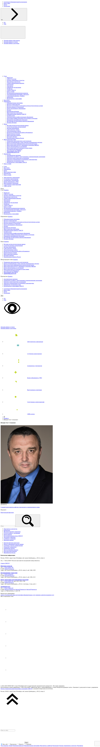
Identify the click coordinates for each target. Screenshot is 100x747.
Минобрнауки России (9, 552)
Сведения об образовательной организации (15, 2)
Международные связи (10, 139)
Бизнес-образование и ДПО (11, 181)
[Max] (18, 670)
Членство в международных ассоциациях (18, 158)
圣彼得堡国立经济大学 (13, 152)
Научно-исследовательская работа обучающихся (20, 132)
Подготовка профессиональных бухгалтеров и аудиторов (22, 118)
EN (4, 22)
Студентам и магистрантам (11, 179)
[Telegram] (18, 621)
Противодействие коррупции (11, 542)
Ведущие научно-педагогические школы (18, 125)
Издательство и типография (14, 98)
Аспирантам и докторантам (11, 180)
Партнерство (7, 154)
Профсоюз (9, 88)
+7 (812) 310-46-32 (8, 574)
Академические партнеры (14, 155)
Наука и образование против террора (14, 544)
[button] (13, 32)
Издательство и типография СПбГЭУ (17, 162)
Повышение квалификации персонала (17, 119)
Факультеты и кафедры (46, 745)
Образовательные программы (15, 103)
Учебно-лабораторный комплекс (15, 83)
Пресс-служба (10, 91)
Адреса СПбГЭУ (11, 90)
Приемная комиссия (6, 566)
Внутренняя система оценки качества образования (20, 121)
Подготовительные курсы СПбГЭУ (13, 536)
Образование (7, 101)
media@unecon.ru (9, 582)
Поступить (7, 100)
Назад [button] (2, 188)
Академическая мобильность (14, 149)
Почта (5, 4)
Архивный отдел (5, 586)
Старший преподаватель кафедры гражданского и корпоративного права (20, 507)
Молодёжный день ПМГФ (14, 150)
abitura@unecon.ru (9, 568)
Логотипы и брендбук (9, 537)
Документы (10, 86)
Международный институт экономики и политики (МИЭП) (23, 145)
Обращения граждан (9, 548)
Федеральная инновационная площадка (17, 93)
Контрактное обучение (13, 111)
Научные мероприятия (13, 128)
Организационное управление (9, 573)
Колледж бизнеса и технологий (15, 107)
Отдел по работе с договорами (12, 533)
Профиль (6, 418)
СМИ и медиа (7, 186)
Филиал (9, 110)
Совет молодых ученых (13, 129)
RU (2, 19)
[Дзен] (18, 633)
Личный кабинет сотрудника (11, 43)
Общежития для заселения (14, 87)
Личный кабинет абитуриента (12, 40)
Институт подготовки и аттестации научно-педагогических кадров (25, 105)
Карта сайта (7, 3)
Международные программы (14, 112)
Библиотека (10, 97)
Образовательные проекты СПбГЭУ (16, 114)
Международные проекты (14, 135)
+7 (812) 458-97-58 (8, 567)
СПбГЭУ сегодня (11, 79)
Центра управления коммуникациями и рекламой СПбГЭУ (16, 688)
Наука (5, 124)
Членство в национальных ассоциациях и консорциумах (22, 159)
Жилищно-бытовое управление (12, 531)
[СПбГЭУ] (17, 73)
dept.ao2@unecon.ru (20, 589)
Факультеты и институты (13, 81)
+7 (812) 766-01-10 (8, 588)
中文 (5, 24)
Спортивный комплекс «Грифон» (16, 96)
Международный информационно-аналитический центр (22, 143)
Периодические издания (13, 134)
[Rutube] (18, 658)
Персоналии (10, 84)
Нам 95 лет (10, 77)
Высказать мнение (9, 540)
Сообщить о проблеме (10, 538)
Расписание (7, 6)
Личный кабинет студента (11, 42)
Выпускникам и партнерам (11, 183)
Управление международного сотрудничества (19, 141)
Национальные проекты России (15, 138)
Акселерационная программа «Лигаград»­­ (18, 94)
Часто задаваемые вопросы (11, 550)
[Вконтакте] (18, 609)
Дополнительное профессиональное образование (20, 117)
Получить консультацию (10, 551)
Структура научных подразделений (16, 127)
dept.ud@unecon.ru (9, 575)
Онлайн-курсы (11, 115)
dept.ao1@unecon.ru (10, 589)
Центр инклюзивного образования (16, 108)
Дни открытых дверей (6, 745)
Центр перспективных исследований (17, 146)
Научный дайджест (12, 136)
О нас (5, 76)
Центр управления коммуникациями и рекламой (14, 579)
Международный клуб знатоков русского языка (19, 148)
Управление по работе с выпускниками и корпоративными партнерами (26, 156)
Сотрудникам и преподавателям (12, 184)
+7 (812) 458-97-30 (8, 581)
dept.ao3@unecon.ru (31, 589)
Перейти (6, 190)
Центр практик (8, 534)
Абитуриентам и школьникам (12, 177)
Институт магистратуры (13, 104)
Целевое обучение (12, 122)
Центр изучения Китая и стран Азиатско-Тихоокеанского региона (24, 142)
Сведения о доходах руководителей (13, 545)
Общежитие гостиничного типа (15, 161)
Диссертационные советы (14, 131)
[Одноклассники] (18, 645)
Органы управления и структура (15, 80)
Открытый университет (10, 547)
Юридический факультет (7, 512)
